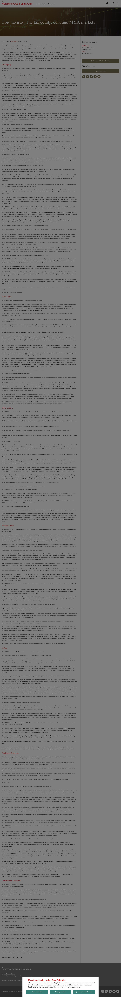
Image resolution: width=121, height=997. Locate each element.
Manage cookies (60, 992)
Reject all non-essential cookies (84, 992)
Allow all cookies (37, 992)
